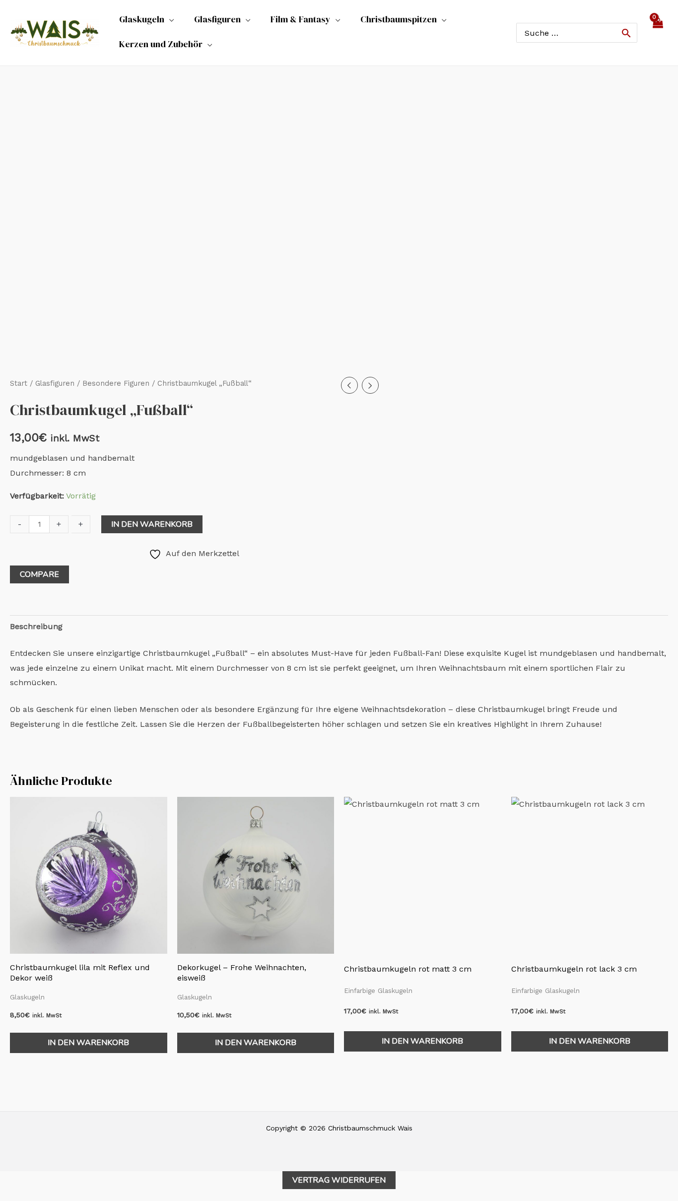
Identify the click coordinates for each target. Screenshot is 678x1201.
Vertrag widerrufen (339, 1180)
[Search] (626, 32)
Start (18, 383)
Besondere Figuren (115, 383)
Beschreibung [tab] (36, 626)
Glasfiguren (54, 383)
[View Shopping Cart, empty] (657, 33)
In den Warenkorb (152, 524)
